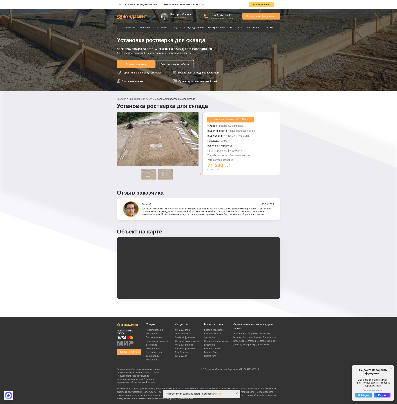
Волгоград (250, 341)
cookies (219, 394)
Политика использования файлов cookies (138, 372)
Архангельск (240, 333)
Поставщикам (253, 27)
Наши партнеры (214, 324)
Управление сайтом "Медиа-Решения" (136, 382)
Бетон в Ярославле (214, 330)
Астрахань (253, 333)
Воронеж (271, 341)
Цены (239, 27)
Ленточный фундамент (187, 341)
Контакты (269, 27)
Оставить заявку (136, 64)
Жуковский (263, 344)
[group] (157, 139)
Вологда (261, 341)
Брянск (257, 337)
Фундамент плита (184, 345)
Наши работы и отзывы (220, 27)
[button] (200, 174)
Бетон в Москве (212, 348)
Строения (162, 27)
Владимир (238, 341)
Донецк (237, 344)
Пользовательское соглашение (133, 376)
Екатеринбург (249, 344)
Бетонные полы (154, 352)
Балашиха (265, 333)
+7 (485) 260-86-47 (221, 15)
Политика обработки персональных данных (139, 369)
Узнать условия (261, 4)
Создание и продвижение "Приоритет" (136, 379)
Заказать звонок (129, 351)
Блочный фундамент (185, 348)
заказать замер (178, 17)
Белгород (248, 337)
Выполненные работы (141, 99)
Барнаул (237, 337)
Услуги (175, 27)
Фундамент (182, 324)
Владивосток (269, 337)
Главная (121, 99)
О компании (129, 27)
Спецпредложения (194, 27)
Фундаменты (145, 27)
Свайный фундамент (185, 337)
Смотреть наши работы (175, 64)
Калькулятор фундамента (261, 16)
